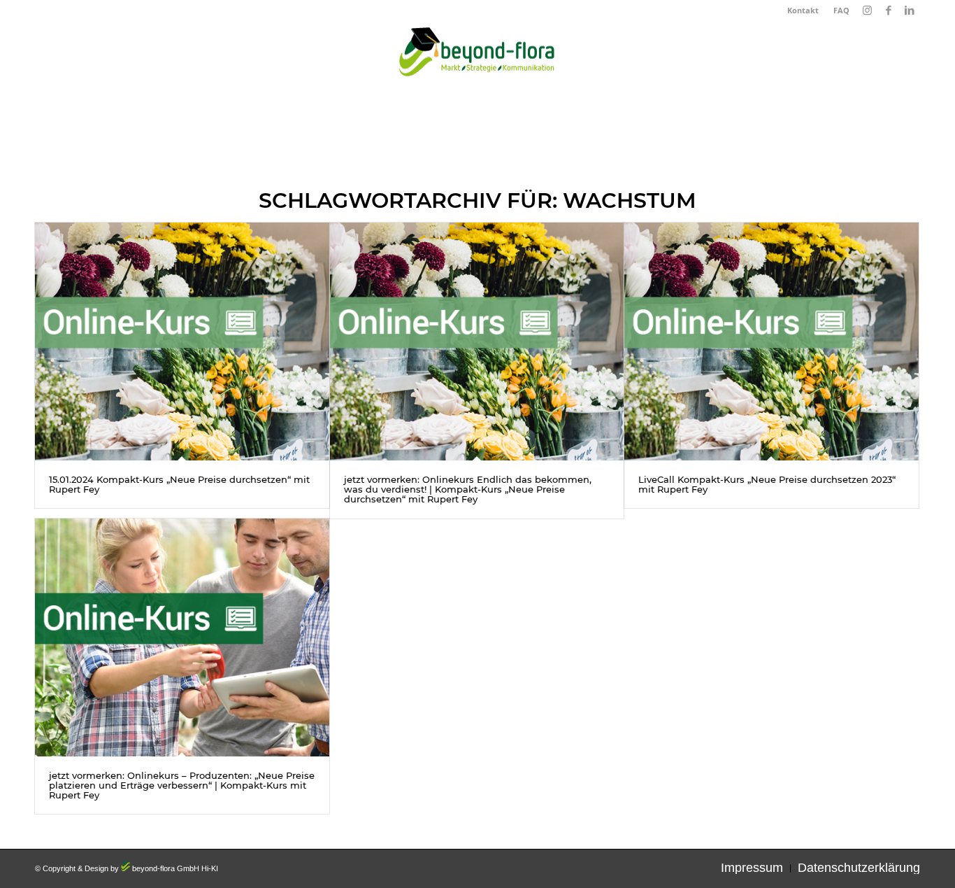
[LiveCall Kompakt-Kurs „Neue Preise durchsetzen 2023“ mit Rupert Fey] (771, 341)
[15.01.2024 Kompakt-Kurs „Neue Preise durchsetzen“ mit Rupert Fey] (182, 341)
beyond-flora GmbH (164, 868)
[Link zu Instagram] (867, 10)
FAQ (841, 10)
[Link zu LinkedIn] (909, 10)
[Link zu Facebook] (888, 10)
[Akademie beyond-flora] (477, 56)
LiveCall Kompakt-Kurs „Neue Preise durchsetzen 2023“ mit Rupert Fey (767, 484)
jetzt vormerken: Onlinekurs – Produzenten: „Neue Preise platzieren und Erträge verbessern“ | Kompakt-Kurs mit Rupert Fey (182, 785)
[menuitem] (803, 10)
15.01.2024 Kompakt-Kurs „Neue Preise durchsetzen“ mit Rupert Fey (179, 484)
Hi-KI (209, 868)
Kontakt (803, 10)
